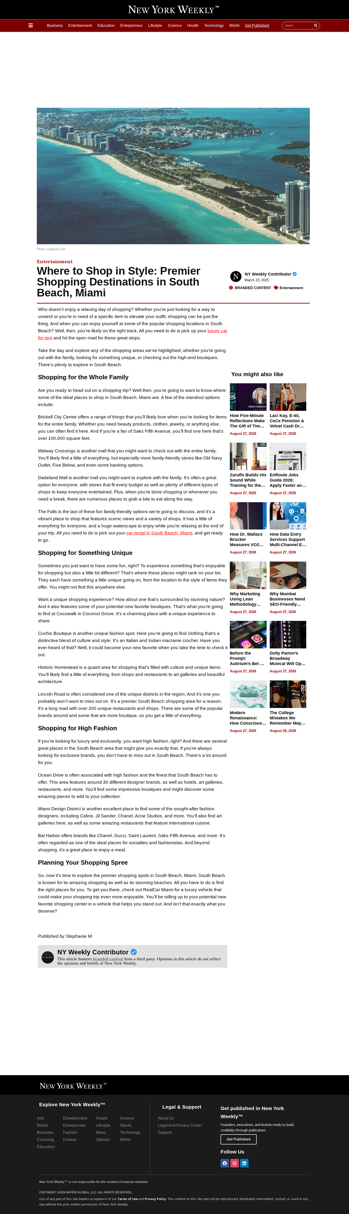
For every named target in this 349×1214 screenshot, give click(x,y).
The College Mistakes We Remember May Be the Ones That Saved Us (287, 723)
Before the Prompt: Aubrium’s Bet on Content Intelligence (247, 663)
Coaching (45, 1140)
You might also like (257, 374)
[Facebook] (225, 1163)
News (101, 1132)
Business (55, 25)
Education (106, 25)
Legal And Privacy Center (180, 1125)
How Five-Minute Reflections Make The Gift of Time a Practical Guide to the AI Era (248, 426)
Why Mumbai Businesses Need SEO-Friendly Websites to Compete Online (287, 604)
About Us (166, 1118)
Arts (40, 1118)
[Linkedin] (244, 1163)
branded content (108, 958)
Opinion (103, 1140)
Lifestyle (155, 25)
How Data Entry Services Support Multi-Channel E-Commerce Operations (287, 545)
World (234, 25)
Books (42, 1125)
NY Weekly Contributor (268, 274)
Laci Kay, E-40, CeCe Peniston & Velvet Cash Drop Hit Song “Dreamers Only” (287, 426)
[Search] (315, 25)
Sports (125, 1125)
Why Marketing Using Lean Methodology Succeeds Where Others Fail (247, 604)
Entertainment (80, 25)
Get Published (257, 25)
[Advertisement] (174, 67)
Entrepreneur (131, 25)
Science (175, 25)
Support (164, 1132)
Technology (214, 25)
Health (192, 25)
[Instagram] (234, 1163)
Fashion (70, 1132)
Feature (69, 1140)
